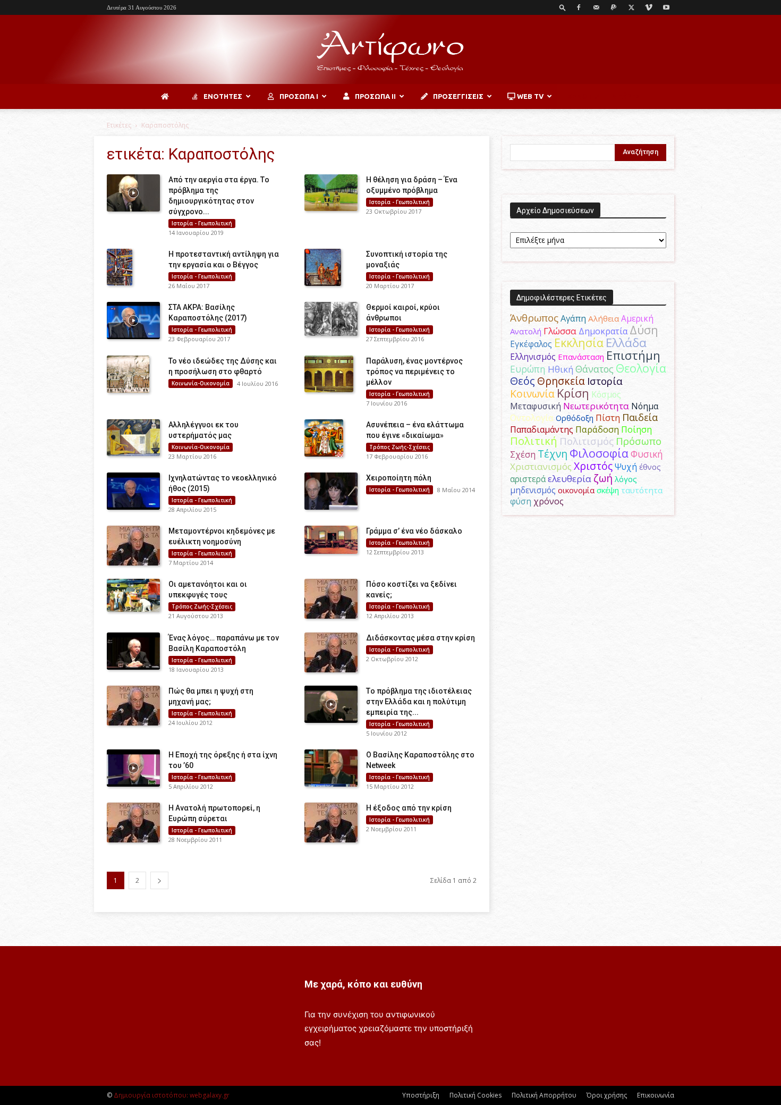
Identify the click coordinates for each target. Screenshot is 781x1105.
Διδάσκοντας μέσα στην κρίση (420, 638)
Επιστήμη (633, 355)
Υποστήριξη (420, 1095)
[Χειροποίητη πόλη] (331, 491)
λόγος (626, 479)
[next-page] (159, 880)
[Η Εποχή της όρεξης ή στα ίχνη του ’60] (133, 768)
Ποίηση (636, 429)
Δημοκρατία (603, 331)
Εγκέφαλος (531, 344)
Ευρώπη (528, 368)
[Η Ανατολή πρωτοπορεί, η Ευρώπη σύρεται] (133, 822)
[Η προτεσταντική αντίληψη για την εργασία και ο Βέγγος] (119, 267)
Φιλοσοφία (599, 453)
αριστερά (528, 479)
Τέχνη (552, 453)
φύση (520, 501)
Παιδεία (640, 417)
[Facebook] (579, 7)
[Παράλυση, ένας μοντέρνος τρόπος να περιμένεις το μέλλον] (328, 374)
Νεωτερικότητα (596, 406)
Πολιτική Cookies (475, 1095)
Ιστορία (605, 380)
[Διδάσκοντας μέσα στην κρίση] (331, 652)
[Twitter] (631, 7)
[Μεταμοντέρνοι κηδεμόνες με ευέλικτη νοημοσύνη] (133, 546)
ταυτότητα (642, 490)
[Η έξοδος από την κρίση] (331, 822)
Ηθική (560, 369)
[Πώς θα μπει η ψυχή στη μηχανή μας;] (133, 706)
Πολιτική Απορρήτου (544, 1095)
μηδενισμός (533, 490)
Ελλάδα (626, 342)
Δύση (644, 330)
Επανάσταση (581, 356)
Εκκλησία (579, 342)
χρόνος (548, 501)
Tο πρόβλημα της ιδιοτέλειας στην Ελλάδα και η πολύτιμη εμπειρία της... (419, 701)
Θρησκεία (561, 381)
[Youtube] (666, 7)
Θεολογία (641, 368)
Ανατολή (525, 331)
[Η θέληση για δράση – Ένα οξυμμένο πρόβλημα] (331, 192)
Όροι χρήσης (607, 1095)
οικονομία (576, 490)
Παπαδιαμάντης (541, 429)
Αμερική (637, 318)
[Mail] (596, 7)
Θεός (522, 381)
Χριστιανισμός (541, 466)
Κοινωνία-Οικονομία (201, 383)
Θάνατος (594, 368)
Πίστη (608, 418)
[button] (563, 7)
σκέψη (608, 490)
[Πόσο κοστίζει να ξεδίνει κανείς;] (331, 599)
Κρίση (573, 393)
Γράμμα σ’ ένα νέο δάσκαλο (414, 531)
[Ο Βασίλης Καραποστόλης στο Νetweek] (331, 768)
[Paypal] (614, 7)
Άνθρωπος (534, 318)
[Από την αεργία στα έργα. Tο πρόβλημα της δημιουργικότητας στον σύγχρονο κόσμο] (133, 193)
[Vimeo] (649, 7)
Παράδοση (597, 429)
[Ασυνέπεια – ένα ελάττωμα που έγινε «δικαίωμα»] (323, 438)
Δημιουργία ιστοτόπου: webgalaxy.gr (172, 1095)
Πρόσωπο (638, 441)
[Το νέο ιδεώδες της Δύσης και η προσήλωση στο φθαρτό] (128, 374)
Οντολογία (532, 418)
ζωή (603, 478)
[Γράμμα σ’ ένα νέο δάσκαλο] (331, 540)
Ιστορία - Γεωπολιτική (202, 223)
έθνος (650, 466)
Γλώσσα (560, 331)
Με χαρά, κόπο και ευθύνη (363, 984)
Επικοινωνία (655, 1095)
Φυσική (647, 454)
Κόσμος (606, 394)
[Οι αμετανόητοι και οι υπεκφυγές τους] (133, 595)
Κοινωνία (532, 393)
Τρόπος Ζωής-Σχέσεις (399, 447)
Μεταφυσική (535, 406)
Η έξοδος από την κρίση (409, 808)
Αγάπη (573, 318)
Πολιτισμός (586, 441)
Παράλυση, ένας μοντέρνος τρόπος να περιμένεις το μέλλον (414, 371)
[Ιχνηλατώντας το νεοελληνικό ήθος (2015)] (133, 491)
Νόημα (644, 406)
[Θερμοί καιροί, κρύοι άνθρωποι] (331, 319)
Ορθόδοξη (574, 417)
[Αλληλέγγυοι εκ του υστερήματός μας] (133, 438)
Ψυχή (626, 467)
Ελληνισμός (533, 356)
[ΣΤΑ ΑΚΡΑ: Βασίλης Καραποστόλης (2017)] (133, 320)
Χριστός (593, 466)
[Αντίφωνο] (390, 50)
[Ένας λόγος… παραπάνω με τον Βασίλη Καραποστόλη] (133, 651)
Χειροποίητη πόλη (398, 478)
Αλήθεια (603, 318)
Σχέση (523, 454)
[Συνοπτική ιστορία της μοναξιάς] (322, 267)
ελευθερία (569, 479)
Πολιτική (533, 441)
